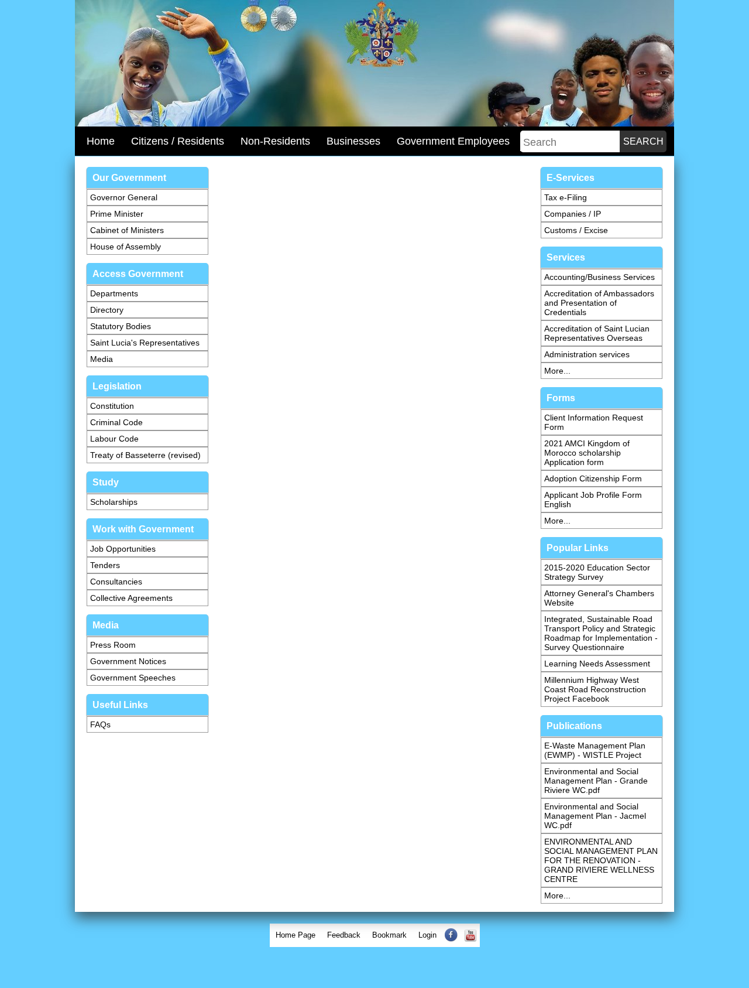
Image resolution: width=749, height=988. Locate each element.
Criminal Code (116, 422)
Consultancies (116, 581)
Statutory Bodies (120, 326)
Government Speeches (133, 677)
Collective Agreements (131, 598)
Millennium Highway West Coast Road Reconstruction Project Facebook (595, 689)
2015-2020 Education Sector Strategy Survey (597, 572)
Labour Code (114, 438)
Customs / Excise (576, 230)
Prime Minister (116, 213)
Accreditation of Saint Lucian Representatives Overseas (597, 333)
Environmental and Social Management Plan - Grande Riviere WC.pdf (596, 781)
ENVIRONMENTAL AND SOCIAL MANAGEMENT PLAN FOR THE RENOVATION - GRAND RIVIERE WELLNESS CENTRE (601, 860)
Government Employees (453, 141)
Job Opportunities (123, 548)
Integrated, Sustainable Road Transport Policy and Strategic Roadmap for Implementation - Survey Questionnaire (601, 633)
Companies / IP (572, 213)
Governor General (123, 197)
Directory (106, 309)
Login (427, 935)
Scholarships (114, 502)
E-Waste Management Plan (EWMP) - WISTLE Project (594, 750)
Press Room (113, 644)
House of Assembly (125, 246)
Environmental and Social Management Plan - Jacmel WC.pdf (595, 816)
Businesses (353, 141)
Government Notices (128, 661)
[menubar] (375, 935)
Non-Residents (275, 141)
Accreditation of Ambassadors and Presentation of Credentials (599, 303)
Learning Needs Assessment (597, 663)
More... (557, 370)
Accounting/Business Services (599, 277)
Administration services (587, 354)
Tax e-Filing (565, 197)
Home (101, 141)
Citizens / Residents (177, 141)
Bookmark (389, 935)
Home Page (295, 935)
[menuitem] (295, 935)
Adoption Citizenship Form (593, 478)
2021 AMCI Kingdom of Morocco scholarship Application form (587, 453)
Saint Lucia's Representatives (145, 342)
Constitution (112, 406)
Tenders (105, 565)
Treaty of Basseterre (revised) (145, 455)
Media (101, 359)
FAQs (100, 724)
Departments (114, 293)
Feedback (343, 935)
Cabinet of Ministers (127, 230)
